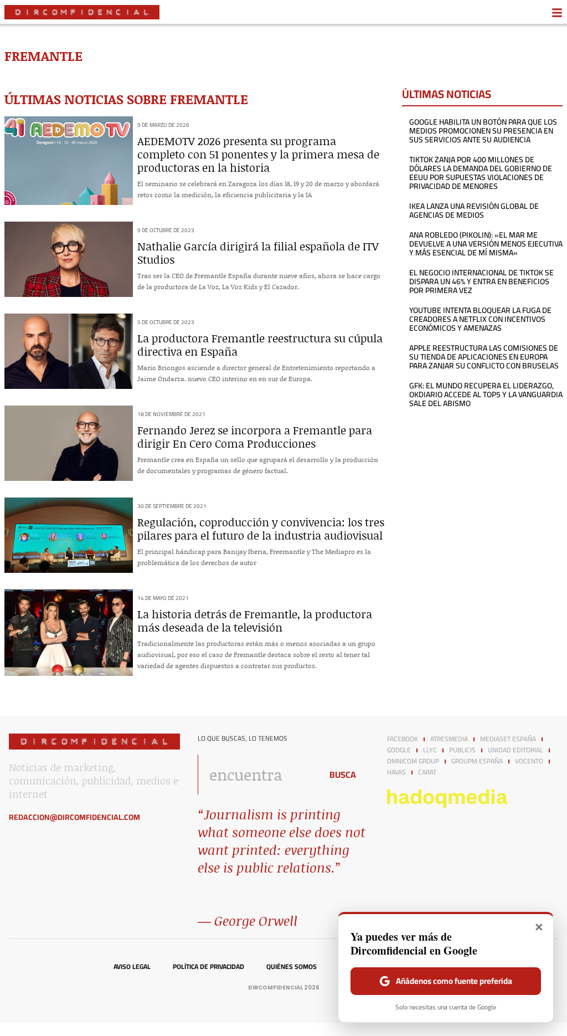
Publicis (462, 750)
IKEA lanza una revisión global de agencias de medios (474, 210)
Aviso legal (132, 966)
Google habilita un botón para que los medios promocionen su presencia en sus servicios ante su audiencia (483, 131)
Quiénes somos (291, 966)
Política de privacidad (208, 966)
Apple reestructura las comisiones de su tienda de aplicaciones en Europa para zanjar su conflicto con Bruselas (484, 357)
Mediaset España (508, 739)
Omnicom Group (413, 761)
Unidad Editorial (515, 750)
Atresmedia (449, 739)
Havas (396, 772)
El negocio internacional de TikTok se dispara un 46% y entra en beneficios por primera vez (481, 281)
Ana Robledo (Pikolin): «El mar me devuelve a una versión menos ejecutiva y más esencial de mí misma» (486, 244)
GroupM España (477, 761)
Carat (427, 772)
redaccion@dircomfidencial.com (74, 817)
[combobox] (257, 774)
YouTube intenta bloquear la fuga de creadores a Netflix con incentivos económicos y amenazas (480, 319)
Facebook (402, 739)
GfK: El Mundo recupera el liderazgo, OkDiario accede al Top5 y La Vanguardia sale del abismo (486, 394)
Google (399, 750)
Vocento (529, 761)
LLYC (430, 750)
